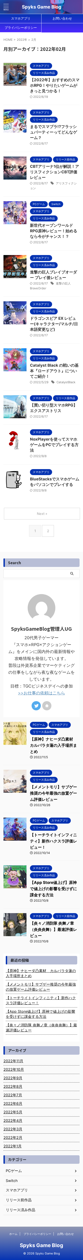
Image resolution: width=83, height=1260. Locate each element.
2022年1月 (12, 1146)
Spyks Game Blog (41, 7)
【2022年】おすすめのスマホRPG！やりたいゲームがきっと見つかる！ (55, 85)
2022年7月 (12, 1095)
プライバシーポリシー (21, 27)
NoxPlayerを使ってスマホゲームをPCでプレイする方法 (54, 445)
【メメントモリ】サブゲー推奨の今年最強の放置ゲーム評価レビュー (53, 793)
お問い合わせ (62, 18)
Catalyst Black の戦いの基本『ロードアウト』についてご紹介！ (54, 371)
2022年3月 (12, 1129)
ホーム (13, 1234)
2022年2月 (12, 1137)
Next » (42, 513)
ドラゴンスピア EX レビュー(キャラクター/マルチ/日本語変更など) (54, 324)
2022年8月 (12, 1086)
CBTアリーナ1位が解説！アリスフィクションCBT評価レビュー (54, 172)
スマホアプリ (20, 18)
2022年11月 (13, 1061)
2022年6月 (12, 1103)
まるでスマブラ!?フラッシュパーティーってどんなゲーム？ (53, 132)
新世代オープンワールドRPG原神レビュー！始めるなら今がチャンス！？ (53, 231)
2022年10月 (13, 1069)
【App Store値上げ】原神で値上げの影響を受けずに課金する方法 (53, 888)
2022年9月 (12, 1078)
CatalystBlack (65, 382)
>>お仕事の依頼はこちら (41, 693)
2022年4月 (12, 1120)
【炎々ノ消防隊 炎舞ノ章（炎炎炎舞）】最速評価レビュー (53, 929)
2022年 (22, 39)
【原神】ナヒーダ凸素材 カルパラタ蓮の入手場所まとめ (53, 745)
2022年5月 (12, 1112)
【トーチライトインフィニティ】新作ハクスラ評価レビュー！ (53, 841)
